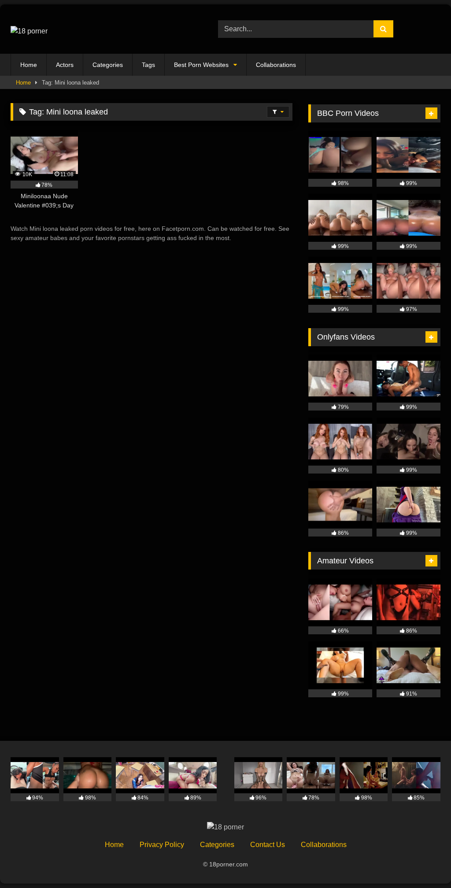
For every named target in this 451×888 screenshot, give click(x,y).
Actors (65, 64)
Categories (107, 64)
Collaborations (276, 64)
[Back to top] (423, 861)
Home (28, 64)
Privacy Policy (162, 844)
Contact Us (267, 844)
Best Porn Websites (201, 64)
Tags (148, 64)
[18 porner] (101, 29)
